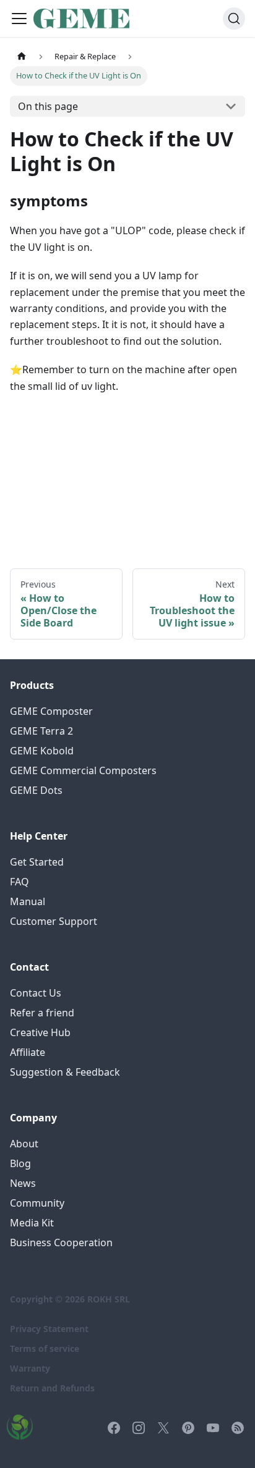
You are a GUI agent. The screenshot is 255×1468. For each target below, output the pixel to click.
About (24, 1143)
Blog (20, 1163)
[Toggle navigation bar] (19, 18)
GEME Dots (36, 790)
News (23, 1183)
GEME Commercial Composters (83, 770)
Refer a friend (42, 1012)
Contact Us (35, 993)
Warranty (30, 1368)
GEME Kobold (42, 750)
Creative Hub (40, 1032)
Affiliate (27, 1052)
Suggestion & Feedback (65, 1072)
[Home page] (21, 56)
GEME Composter (51, 711)
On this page (48, 106)
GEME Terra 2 (41, 731)
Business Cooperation (61, 1242)
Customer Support (53, 921)
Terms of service (44, 1348)
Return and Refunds (52, 1388)
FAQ (19, 881)
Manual (27, 901)
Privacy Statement (49, 1329)
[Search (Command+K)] (234, 18)
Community (37, 1203)
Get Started (37, 862)
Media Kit (32, 1223)
